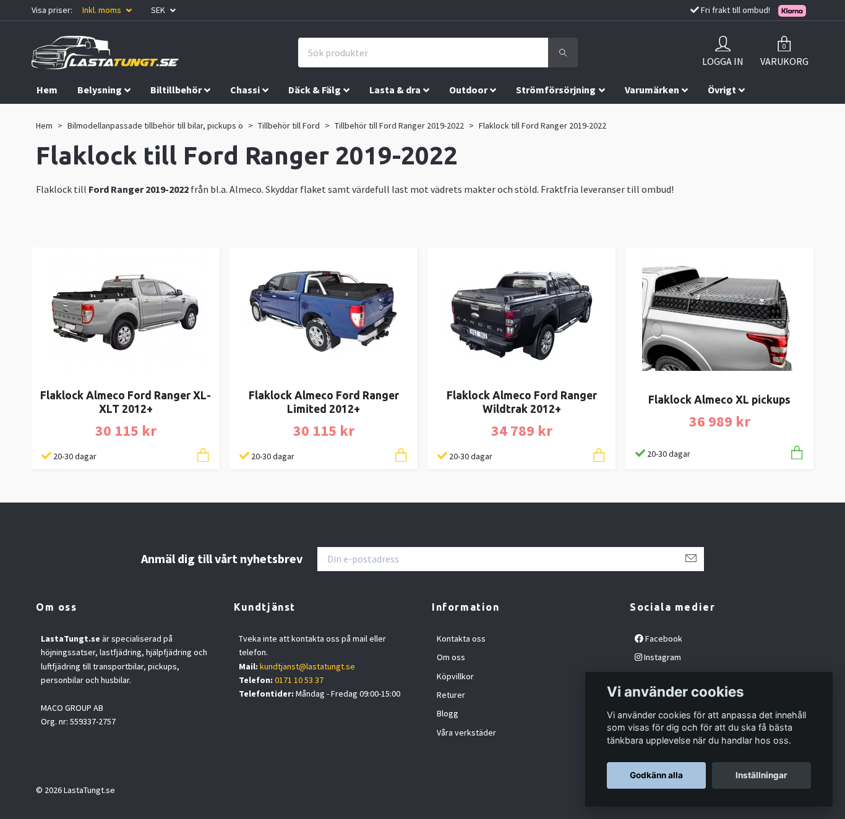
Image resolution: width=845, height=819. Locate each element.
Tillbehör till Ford (289, 125)
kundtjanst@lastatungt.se (307, 666)
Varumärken (652, 89)
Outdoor (468, 89)
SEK (159, 9)
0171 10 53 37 (299, 679)
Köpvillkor (455, 676)
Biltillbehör (176, 89)
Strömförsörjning (556, 89)
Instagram (661, 657)
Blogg (447, 713)
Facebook (662, 638)
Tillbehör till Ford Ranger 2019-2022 (399, 125)
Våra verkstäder (466, 732)
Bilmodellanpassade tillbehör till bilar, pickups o (155, 125)
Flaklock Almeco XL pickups (719, 399)
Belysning (99, 89)
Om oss (451, 657)
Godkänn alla (656, 775)
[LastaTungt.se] (105, 52)
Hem (47, 89)
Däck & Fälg (314, 89)
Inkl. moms (102, 9)
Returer (451, 694)
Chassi (245, 89)
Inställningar (761, 775)
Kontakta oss (461, 638)
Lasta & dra (395, 89)
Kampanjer (60, 115)
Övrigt (722, 89)
